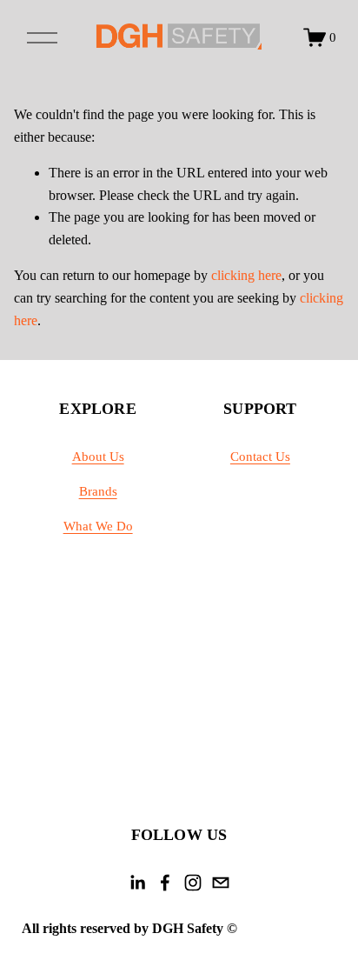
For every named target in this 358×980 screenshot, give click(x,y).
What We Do (98, 526)
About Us (98, 456)
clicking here (246, 275)
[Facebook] (165, 882)
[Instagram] (193, 882)
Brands (98, 491)
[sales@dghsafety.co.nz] (220, 882)
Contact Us (260, 456)
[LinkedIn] (137, 882)
